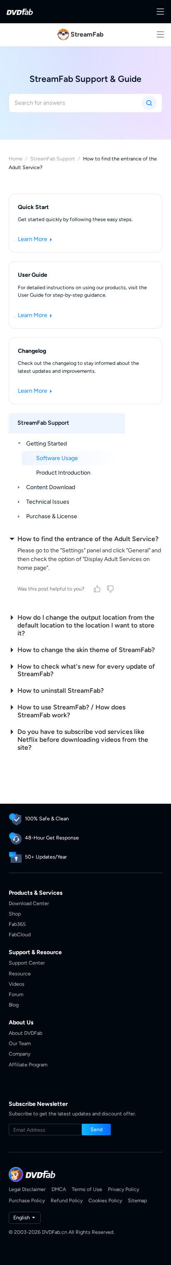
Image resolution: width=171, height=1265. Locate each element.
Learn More (33, 239)
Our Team (20, 1043)
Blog (14, 1005)
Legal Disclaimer (27, 1189)
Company (19, 1054)
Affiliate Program (28, 1064)
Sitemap (137, 1200)
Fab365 (17, 924)
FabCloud (20, 934)
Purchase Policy (27, 1200)
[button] (96, 1129)
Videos (16, 984)
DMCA (58, 1189)
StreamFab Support (52, 158)
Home (15, 158)
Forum (16, 994)
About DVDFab (25, 1033)
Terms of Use (87, 1189)
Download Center (29, 903)
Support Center (27, 963)
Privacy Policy (123, 1189)
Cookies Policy (105, 1200)
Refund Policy (67, 1200)
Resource (20, 973)
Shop (15, 914)
